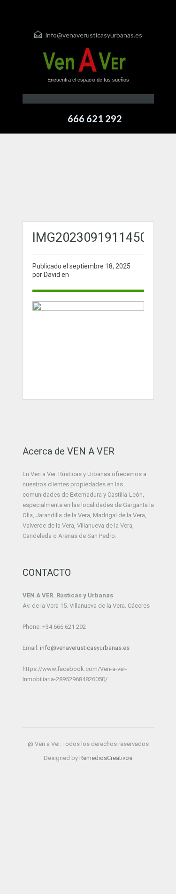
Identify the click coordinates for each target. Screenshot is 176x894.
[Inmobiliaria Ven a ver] (88, 61)
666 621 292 (95, 118)
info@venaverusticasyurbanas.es (94, 35)
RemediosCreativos (105, 757)
